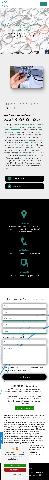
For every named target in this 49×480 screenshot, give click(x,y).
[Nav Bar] (43, 4)
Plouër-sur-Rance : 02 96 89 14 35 (24, 253)
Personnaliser (15, 474)
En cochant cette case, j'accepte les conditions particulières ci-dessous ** (25, 369)
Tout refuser (15, 470)
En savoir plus (18, 178)
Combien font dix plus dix (13, 337)
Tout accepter (15, 465)
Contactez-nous (19, 186)
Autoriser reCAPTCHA (25, 408)
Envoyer (27, 377)
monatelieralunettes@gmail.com (24, 275)
